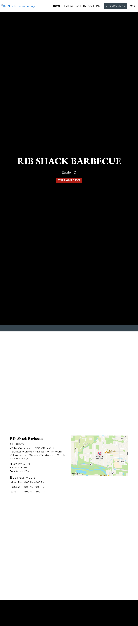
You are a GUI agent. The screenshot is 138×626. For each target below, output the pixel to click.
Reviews (68, 6)
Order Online (115, 6)
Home (57, 6)
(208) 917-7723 (21, 471)
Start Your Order (69, 180)
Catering (94, 6)
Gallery (81, 6)
